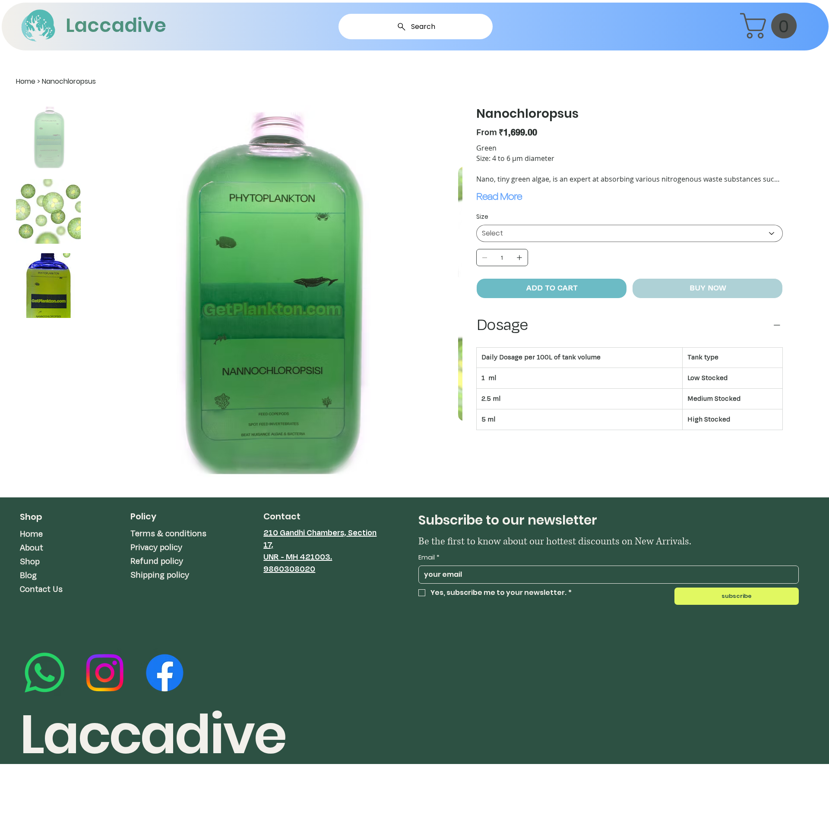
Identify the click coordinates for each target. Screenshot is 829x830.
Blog (28, 575)
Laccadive (116, 25)
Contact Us (41, 589)
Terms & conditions (168, 533)
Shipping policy (159, 575)
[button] (771, 25)
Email (429, 557)
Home (31, 534)
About (31, 547)
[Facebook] (165, 673)
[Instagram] (105, 673)
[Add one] (519, 257)
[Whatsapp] (45, 673)
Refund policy (156, 561)
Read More (499, 196)
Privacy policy (156, 547)
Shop (30, 561)
